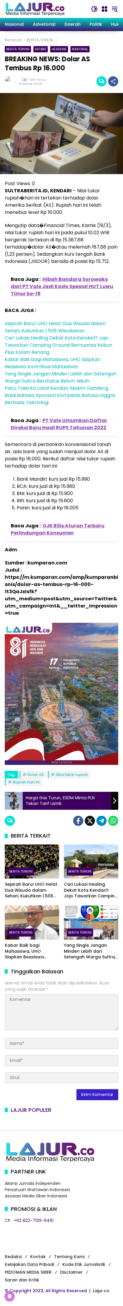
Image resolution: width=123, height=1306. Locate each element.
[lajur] (34, 9)
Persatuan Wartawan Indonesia (37, 1190)
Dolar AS (35, 774)
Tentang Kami (69, 1257)
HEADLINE (59, 49)
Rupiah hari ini (26, 782)
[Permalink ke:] (12, 81)
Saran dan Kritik (22, 1280)
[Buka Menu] (104, 9)
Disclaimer (71, 1272)
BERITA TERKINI (18, 49)
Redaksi (13, 1257)
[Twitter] (90, 821)
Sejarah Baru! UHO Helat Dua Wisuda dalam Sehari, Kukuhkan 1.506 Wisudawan (55, 327)
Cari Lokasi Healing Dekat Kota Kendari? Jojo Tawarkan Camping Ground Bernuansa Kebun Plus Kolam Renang (58, 345)
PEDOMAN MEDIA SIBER (28, 1272)
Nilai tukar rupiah (72, 774)
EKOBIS (40, 49)
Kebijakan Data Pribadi (29, 1264)
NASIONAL (80, 49)
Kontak (38, 1257)
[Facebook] (78, 821)
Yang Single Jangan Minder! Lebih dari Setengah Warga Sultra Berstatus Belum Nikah (60, 377)
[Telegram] (101, 821)
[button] (94, 9)
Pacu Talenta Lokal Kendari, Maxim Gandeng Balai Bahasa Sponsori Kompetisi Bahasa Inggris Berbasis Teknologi (60, 395)
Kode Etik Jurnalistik (83, 1264)
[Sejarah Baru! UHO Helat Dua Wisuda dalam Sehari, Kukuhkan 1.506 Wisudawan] (32, 861)
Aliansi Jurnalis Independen (33, 1183)
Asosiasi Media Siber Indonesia (36, 1196)
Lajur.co (101, 1291)
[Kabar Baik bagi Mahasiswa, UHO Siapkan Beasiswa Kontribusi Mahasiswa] (32, 922)
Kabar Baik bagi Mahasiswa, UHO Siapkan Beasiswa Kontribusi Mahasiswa (52, 363)
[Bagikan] (113, 81)
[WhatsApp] (113, 821)
